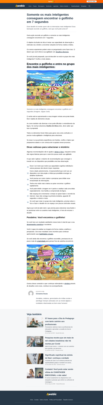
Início (30, 6)
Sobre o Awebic (64, 6)
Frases (35, 6)
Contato (36, 399)
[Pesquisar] (89, 6)
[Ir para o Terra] (51, 1)
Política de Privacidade (55, 399)
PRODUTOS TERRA (92, 1)
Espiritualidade (75, 6)
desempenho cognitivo (35, 224)
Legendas (55, 6)
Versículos (49, 6)
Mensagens (41, 6)
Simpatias (83, 6)
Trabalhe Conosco (68, 399)
